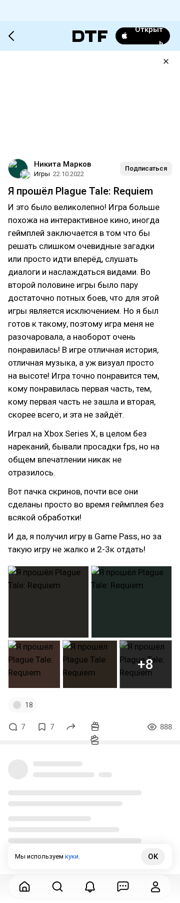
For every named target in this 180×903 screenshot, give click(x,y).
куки (71, 856)
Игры (42, 174)
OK (153, 856)
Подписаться (146, 168)
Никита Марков (62, 164)
